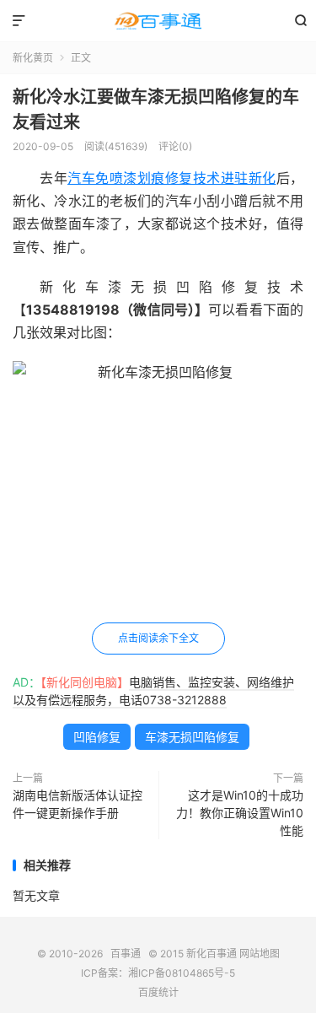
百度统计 (158, 992)
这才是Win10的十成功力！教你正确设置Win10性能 (239, 813)
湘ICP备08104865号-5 (181, 973)
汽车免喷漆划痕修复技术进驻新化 (171, 178)
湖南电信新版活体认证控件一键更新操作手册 (77, 804)
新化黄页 (33, 57)
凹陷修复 (97, 737)
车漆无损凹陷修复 (192, 737)
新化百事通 (211, 953)
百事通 (158, 21)
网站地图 (259, 953)
